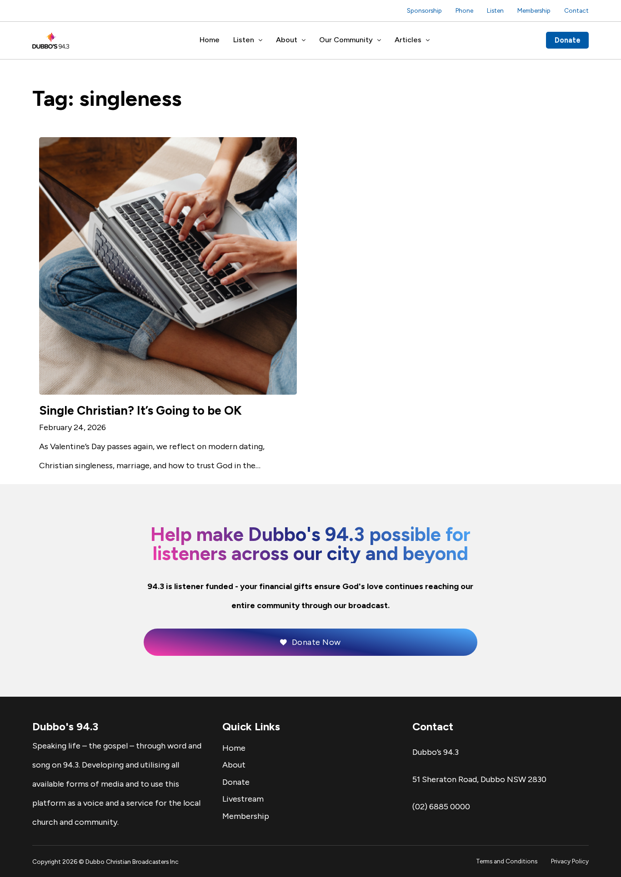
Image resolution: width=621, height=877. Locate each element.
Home (210, 39)
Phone (464, 10)
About (286, 39)
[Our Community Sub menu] (379, 40)
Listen (495, 10)
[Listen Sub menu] (260, 40)
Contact (576, 10)
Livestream (243, 799)
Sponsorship (424, 10)
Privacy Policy (570, 861)
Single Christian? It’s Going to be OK (140, 410)
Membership (534, 10)
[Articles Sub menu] (428, 40)
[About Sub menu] (303, 40)
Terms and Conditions (506, 861)
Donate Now (316, 642)
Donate (568, 40)
